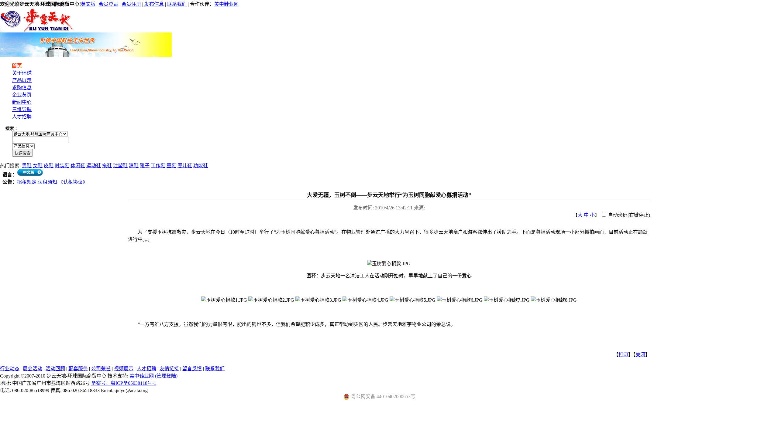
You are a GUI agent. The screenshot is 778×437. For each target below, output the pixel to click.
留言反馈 (192, 368)
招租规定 (26, 182)
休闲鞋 (78, 165)
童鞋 (171, 165)
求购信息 (22, 87)
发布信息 (154, 4)
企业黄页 (22, 94)
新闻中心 (22, 102)
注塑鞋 (120, 165)
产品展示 (22, 80)
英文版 (88, 4)
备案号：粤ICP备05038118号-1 (123, 383)
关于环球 (22, 73)
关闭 (640, 354)
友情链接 (169, 368)
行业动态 (9, 368)
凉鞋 (134, 165)
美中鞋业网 (226, 4)
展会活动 (32, 368)
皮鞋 (48, 165)
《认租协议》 (73, 182)
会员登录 (108, 4)
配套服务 (78, 368)
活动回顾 (55, 368)
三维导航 (22, 109)
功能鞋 (200, 165)
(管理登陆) (166, 375)
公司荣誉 (101, 368)
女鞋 (38, 165)
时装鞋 (62, 165)
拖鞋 (107, 165)
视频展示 (123, 368)
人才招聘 (22, 116)
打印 (623, 354)
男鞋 (27, 165)
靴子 (145, 165)
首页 (17, 65)
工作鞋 (158, 165)
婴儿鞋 (184, 165)
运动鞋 (93, 165)
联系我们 (177, 4)
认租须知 (47, 182)
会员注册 (131, 4)
